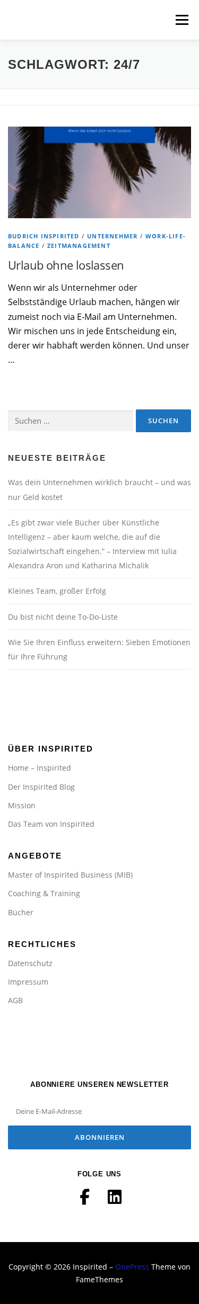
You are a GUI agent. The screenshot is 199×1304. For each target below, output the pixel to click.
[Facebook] (85, 1197)
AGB (15, 1000)
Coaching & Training (44, 893)
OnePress (132, 1267)
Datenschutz (30, 963)
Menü (180, 19)
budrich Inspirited (44, 236)
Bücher (20, 912)
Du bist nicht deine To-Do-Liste (63, 617)
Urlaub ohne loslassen (66, 265)
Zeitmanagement (78, 245)
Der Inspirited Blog (41, 787)
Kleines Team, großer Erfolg (57, 591)
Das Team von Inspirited (51, 824)
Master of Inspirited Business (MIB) (70, 875)
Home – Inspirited (39, 768)
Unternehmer (112, 236)
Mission (22, 805)
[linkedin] (115, 1197)
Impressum (28, 982)
